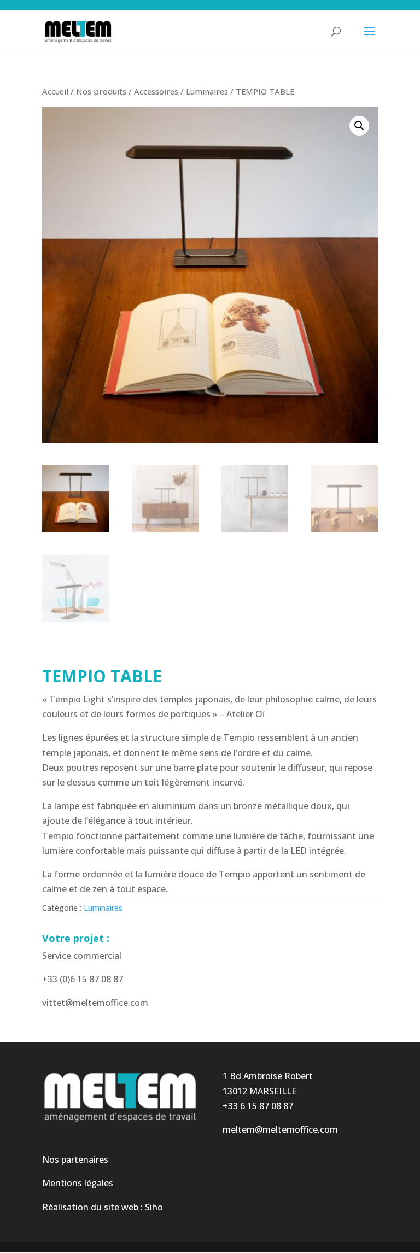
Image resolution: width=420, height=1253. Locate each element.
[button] (359, 126)
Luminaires (207, 91)
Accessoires (156, 91)
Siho (154, 1207)
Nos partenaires (75, 1160)
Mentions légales (77, 1183)
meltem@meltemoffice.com (280, 1129)
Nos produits (101, 91)
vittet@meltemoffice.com (95, 1003)
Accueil (55, 91)
